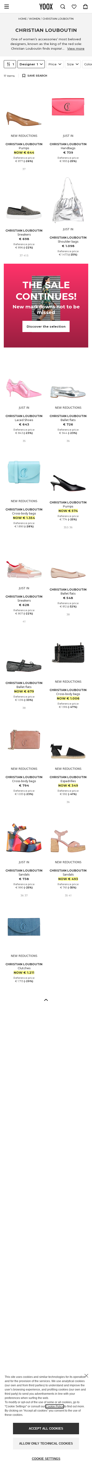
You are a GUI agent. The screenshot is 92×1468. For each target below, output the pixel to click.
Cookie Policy (54, 1406)
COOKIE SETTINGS (46, 1459)
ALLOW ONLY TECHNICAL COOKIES (46, 1443)
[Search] (62, 6)
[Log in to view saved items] (74, 6)
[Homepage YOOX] (46, 6)
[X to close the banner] (86, 1376)
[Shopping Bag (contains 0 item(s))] (85, 6)
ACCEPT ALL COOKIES (46, 1428)
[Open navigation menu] (6, 6)
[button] (46, 999)
